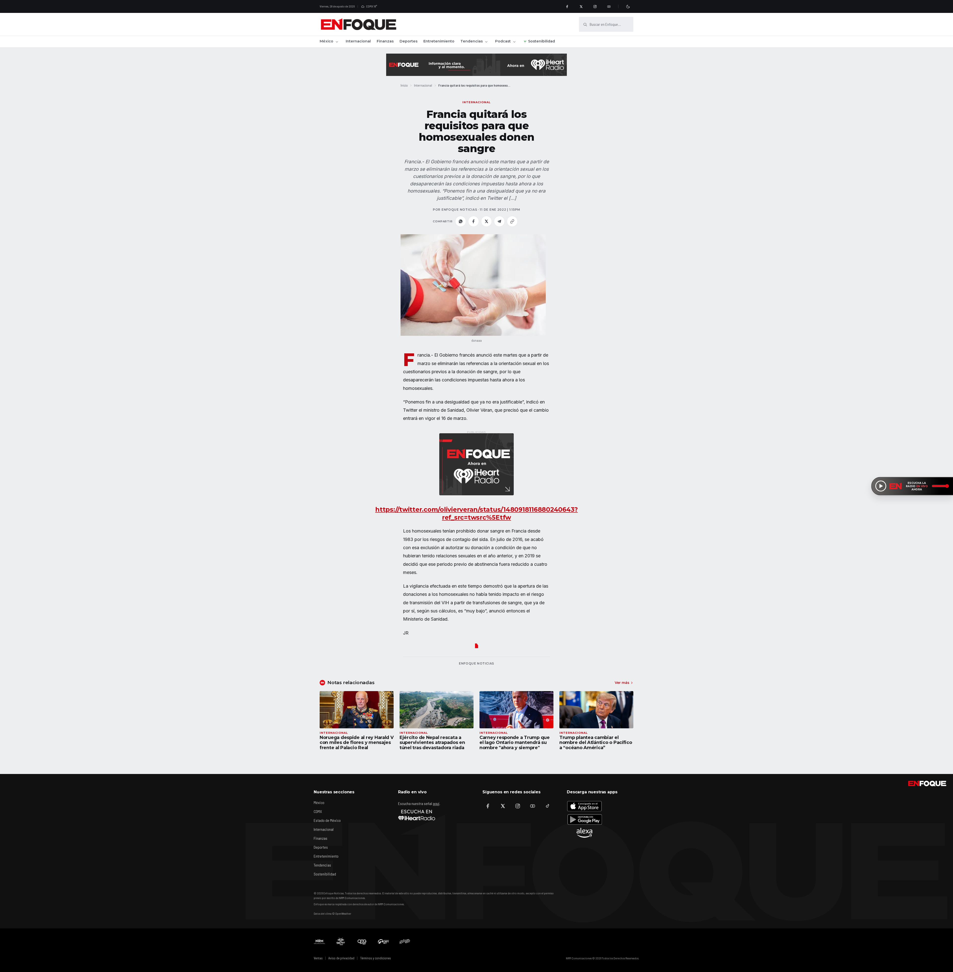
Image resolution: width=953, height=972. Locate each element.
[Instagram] (594, 6)
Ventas (318, 958)
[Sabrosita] (404, 941)
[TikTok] (547, 806)
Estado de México (327, 820)
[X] (581, 6)
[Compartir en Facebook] (473, 221)
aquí (436, 803)
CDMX (318, 811)
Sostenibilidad (541, 41)
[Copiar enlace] (512, 221)
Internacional (358, 41)
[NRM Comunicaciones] (319, 941)
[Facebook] (567, 6)
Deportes (408, 41)
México (326, 41)
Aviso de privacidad (341, 958)
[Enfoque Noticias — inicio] (358, 24)
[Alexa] (584, 832)
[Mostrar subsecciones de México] (337, 41)
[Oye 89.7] (362, 941)
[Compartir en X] (486, 221)
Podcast (503, 41)
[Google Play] (584, 819)
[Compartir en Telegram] (499, 221)
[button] (473, 285)
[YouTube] (608, 6)
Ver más (622, 682)
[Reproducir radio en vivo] (880, 486)
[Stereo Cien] (383, 941)
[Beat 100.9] (340, 941)
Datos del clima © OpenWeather (332, 913)
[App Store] (584, 806)
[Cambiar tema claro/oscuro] (627, 6)
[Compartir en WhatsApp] (460, 221)
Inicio (404, 85)
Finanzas (385, 41)
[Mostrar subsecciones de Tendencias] (486, 41)
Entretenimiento (438, 41)
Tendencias (471, 41)
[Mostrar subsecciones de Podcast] (514, 41)
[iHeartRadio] (416, 814)
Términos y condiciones (375, 958)
